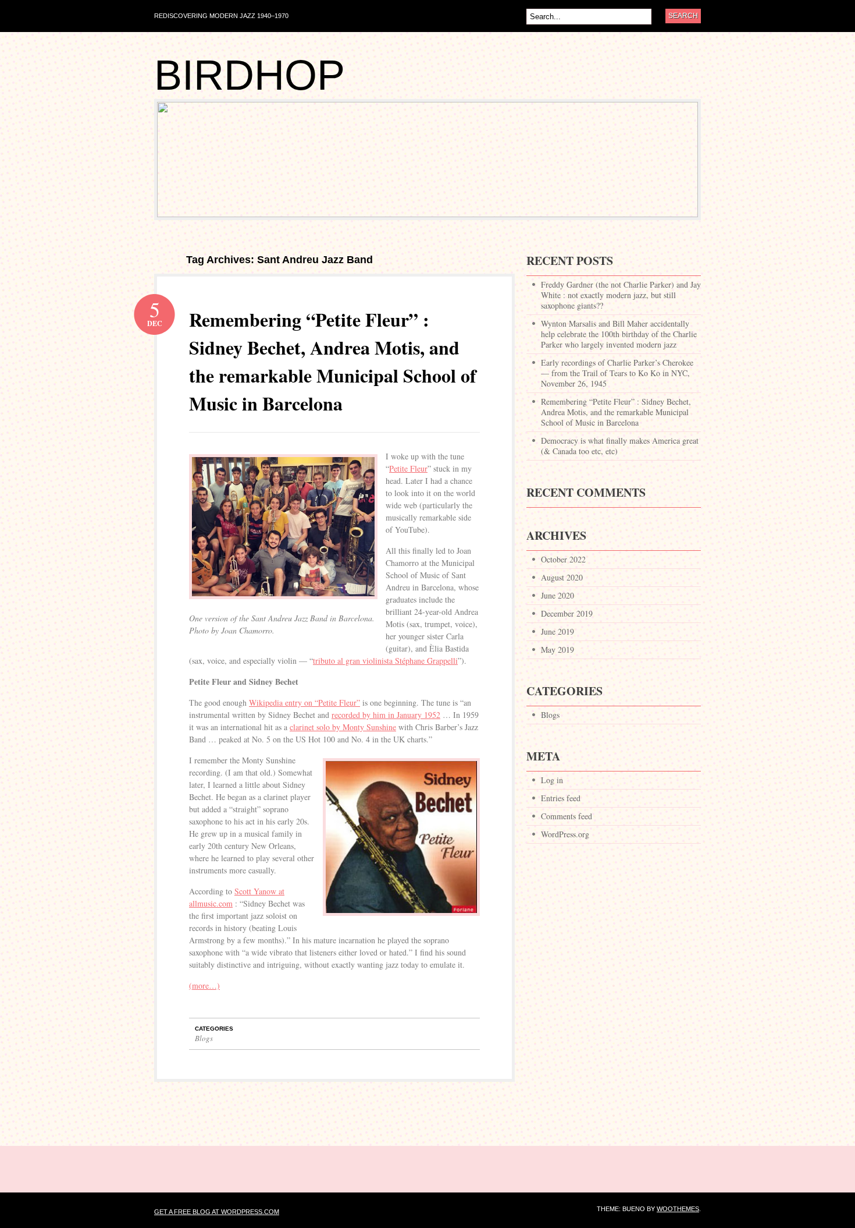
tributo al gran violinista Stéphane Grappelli (385, 660)
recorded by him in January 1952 (386, 714)
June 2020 (557, 595)
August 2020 (562, 577)
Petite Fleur (408, 468)
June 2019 (557, 631)
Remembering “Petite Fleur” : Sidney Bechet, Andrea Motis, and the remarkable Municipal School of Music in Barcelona (332, 361)
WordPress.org (565, 834)
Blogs (204, 1038)
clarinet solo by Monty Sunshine (343, 726)
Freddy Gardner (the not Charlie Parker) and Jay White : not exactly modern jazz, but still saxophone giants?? (621, 295)
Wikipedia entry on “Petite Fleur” (304, 702)
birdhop (249, 75)
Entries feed (560, 798)
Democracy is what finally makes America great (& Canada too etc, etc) (620, 445)
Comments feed (566, 816)
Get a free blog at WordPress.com (216, 1211)
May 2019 (557, 649)
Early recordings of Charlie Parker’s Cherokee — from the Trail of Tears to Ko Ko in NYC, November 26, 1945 (617, 373)
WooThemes (678, 1208)
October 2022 (563, 559)
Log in (552, 779)
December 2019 (567, 613)
